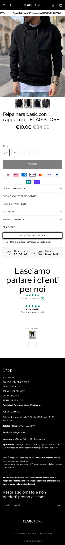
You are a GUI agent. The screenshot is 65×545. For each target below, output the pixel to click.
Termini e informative (32, 540)
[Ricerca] (11, 5)
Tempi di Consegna (13, 219)
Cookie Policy (11, 395)
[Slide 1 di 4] (19, 103)
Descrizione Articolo (15, 188)
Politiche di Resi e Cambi (16, 382)
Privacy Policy (11, 386)
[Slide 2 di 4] (28, 103)
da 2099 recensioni (30, 298)
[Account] (53, 5)
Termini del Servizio (14, 391)
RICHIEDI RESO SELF (13, 400)
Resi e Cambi (9, 227)
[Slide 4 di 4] (46, 103)
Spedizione (9, 211)
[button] (29, 344)
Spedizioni (8, 377)
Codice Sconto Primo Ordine (19, 196)
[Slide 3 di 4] (37, 103)
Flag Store (26, 533)
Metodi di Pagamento (15, 204)
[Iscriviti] (58, 505)
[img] (32, 295)
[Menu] (4, 5)
